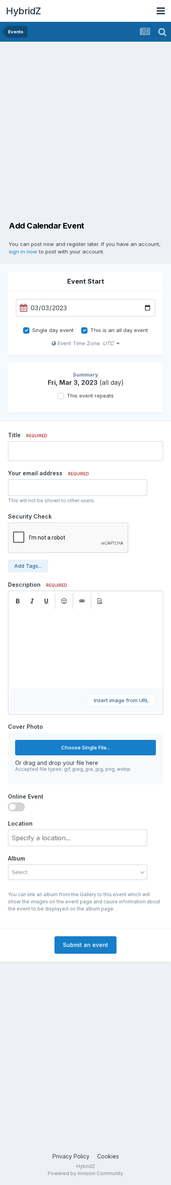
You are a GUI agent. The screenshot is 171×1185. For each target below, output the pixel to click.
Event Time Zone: (84, 343)
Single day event (53, 330)
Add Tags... (28, 566)
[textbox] (85, 648)
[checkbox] (26, 330)
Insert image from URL (121, 700)
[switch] (16, 807)
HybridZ (23, 11)
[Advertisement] (85, 131)
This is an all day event (119, 330)
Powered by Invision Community (85, 1173)
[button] (17, 601)
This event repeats (90, 395)
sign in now (23, 251)
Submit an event (85, 944)
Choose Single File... (85, 747)
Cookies (108, 1156)
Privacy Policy (70, 1156)
